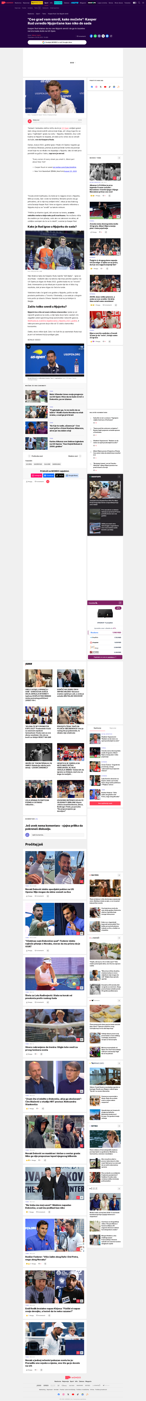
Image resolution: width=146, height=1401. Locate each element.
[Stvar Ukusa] (106, 1385)
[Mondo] (7, 3)
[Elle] (53, 1385)
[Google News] (114, 86)
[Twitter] (101, 86)
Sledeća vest (73, 456)
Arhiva (92, 1389)
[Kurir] (39, 1385)
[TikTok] (109, 86)
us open (29, 464)
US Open (65, 128)
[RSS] (118, 86)
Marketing (42, 1389)
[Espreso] (46, 1385)
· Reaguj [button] (97, 195)
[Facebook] (92, 86)
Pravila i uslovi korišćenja (67, 1389)
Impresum (50, 1389)
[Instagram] (96, 86)
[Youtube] (105, 86)
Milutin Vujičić (36, 35)
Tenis (44, 14)
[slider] (32, 374)
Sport (38, 14)
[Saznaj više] (119, 476)
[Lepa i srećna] (71, 1385)
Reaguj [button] (30, 481)
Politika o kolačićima (82, 1389)
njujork (47, 464)
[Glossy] (64, 1385)
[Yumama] (96, 1385)
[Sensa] (87, 1385)
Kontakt (56, 1389)
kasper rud (38, 464)
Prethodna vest (37, 456)
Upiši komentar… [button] (38, 835)
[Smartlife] (80, 1385)
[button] (81, 36)
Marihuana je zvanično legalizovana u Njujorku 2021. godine (52, 321)
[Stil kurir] (58, 1385)
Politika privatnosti (101, 1389)
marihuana (56, 464)
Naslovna (31, 14)
